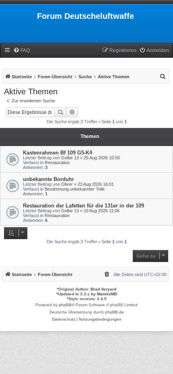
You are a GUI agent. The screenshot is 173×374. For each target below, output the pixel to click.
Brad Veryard (103, 289)
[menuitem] (21, 50)
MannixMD (107, 294)
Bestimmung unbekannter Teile (75, 189)
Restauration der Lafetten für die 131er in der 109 (83, 206)
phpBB (65, 305)
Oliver (67, 184)
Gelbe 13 (70, 157)
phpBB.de (114, 312)
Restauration (57, 162)
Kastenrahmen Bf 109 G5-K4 (57, 153)
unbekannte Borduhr (48, 179)
